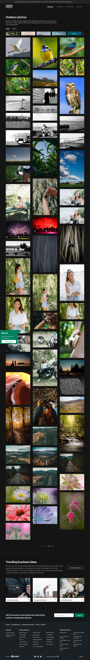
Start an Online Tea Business (64, 637)
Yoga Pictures (36, 644)
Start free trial (8, 341)
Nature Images (36, 635)
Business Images (23, 632)
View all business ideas (75, 568)
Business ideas (70, 6)
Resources (79, 6)
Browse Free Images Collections (10, 635)
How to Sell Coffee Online (77, 641)
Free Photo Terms (15, 624)
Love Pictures (49, 641)
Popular (14, 28)
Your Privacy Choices (51, 656)
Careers (8, 624)
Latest (7, 28)
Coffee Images (22, 635)
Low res (25, 55)
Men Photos (35, 641)
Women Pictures (23, 641)
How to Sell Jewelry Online (64, 645)
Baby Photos (22, 646)
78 (52, 546)
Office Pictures (22, 637)
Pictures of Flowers (23, 644)
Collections (50, 6)
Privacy (38, 624)
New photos (60, 6)
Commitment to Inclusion (27, 624)
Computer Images (50, 637)
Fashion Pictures (36, 632)
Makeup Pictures (50, 632)
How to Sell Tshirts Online (64, 648)
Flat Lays (21, 639)
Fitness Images (49, 644)
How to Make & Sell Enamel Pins (77, 637)
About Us (43, 624)
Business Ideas (63, 632)
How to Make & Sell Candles (77, 645)
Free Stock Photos (10, 632)
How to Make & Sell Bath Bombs (78, 633)
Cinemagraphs (49, 639)
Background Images (37, 639)
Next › (48, 546)
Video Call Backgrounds (38, 646)
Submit (79, 615)
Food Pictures (49, 635)
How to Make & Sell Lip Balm (65, 641)
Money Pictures (36, 637)
